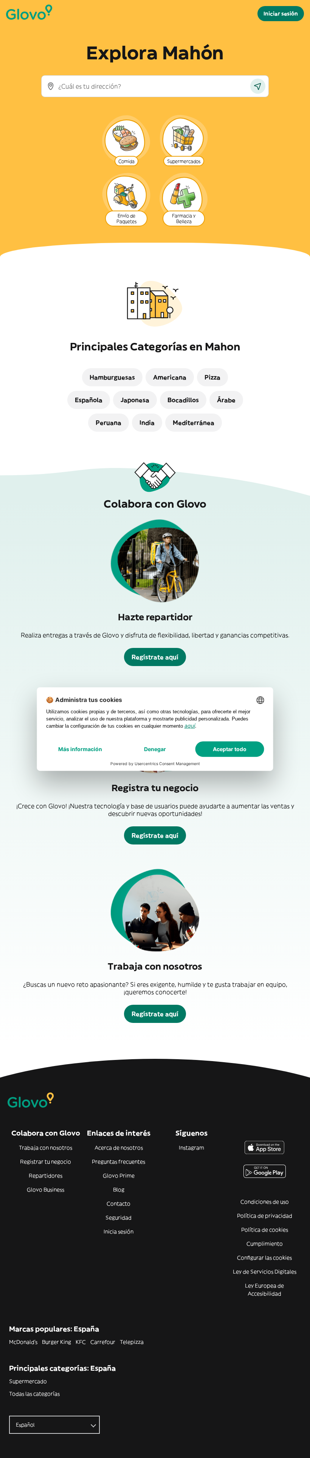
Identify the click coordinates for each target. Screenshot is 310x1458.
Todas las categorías (34, 1393)
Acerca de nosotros (119, 1147)
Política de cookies (264, 1229)
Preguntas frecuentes (118, 1161)
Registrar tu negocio (45, 1161)
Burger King (56, 1342)
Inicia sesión (118, 1231)
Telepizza (132, 1342)
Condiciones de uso (264, 1201)
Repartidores (45, 1175)
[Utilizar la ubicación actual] (257, 86)
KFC (81, 1342)
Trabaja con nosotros (45, 1147)
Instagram (191, 1147)
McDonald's (23, 1342)
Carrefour (102, 1342)
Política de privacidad (264, 1215)
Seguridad (118, 1217)
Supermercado (28, 1381)
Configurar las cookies (264, 1257)
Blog (118, 1189)
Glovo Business (45, 1189)
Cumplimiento (264, 1243)
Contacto (118, 1203)
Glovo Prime (119, 1175)
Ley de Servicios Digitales (264, 1271)
